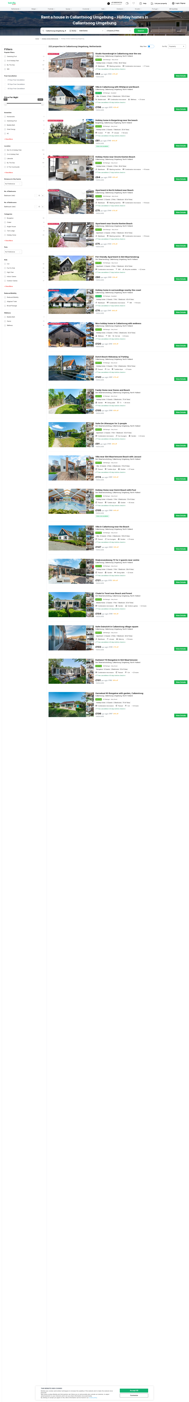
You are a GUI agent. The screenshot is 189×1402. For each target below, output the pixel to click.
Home (37, 38)
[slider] (5, 103)
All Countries (173, 9)
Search (141, 31)
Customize (134, 1395)
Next (81, 65)
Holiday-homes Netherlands (50, 38)
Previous (52, 65)
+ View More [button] (8, 139)
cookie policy (93, 1397)
